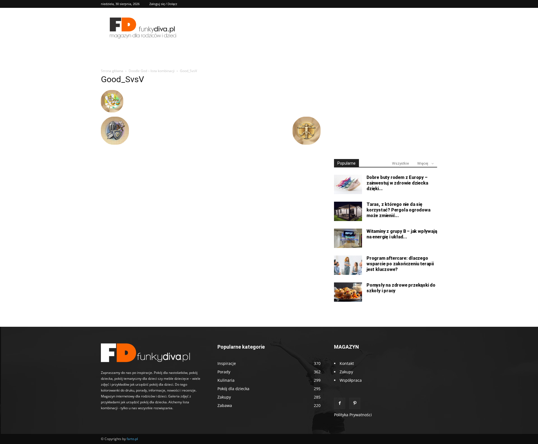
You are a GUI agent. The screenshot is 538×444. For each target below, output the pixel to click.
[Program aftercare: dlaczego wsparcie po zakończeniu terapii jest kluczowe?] (348, 265)
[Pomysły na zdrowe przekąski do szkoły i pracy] (348, 292)
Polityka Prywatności (353, 414)
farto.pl (132, 438)
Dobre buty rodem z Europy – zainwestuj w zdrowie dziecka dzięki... (397, 183)
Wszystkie (400, 163)
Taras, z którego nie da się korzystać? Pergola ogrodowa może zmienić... (398, 210)
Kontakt (347, 363)
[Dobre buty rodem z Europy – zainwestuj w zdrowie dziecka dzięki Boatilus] (348, 184)
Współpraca (351, 380)
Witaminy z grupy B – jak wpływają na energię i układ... (402, 234)
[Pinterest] (354, 403)
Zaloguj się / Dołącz (163, 4)
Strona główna (112, 70)
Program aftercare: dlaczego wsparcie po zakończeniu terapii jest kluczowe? (400, 264)
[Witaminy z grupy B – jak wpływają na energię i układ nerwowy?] (348, 238)
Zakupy (346, 371)
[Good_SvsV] (112, 111)
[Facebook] (339, 403)
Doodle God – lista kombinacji (152, 70)
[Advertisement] (386, 112)
